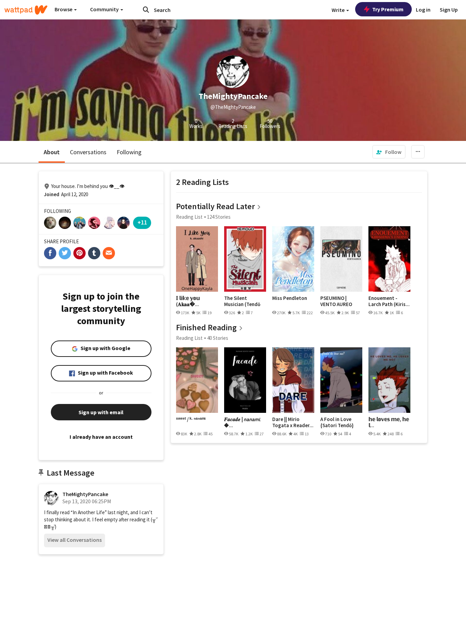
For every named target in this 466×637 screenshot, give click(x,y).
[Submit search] (146, 9)
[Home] (25, 10)
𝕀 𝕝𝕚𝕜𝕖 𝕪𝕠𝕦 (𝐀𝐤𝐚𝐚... (188, 301)
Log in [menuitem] (423, 9)
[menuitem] (389, 152)
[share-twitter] (65, 253)
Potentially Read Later (215, 206)
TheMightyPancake (85, 494)
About (52, 152)
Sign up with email (100, 412)
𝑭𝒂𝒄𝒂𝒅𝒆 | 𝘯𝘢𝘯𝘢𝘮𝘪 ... (242, 422)
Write (339, 9)
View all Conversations (74, 539)
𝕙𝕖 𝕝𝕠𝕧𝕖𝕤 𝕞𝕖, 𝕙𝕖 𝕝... (388, 422)
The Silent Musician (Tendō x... (242, 301)
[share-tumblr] (94, 253)
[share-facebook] (50, 253)
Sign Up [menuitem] (449, 9)
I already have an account (101, 436)
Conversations (88, 152)
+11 (142, 222)
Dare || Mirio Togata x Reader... (293, 422)
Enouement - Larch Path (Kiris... (389, 301)
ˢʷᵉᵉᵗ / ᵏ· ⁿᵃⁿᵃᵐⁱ (191, 419)
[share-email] (109, 253)
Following (129, 152)
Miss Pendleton (289, 298)
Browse (64, 9)
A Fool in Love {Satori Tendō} (336, 422)
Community (105, 9)
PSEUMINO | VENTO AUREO (336, 301)
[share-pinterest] (79, 253)
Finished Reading (206, 327)
